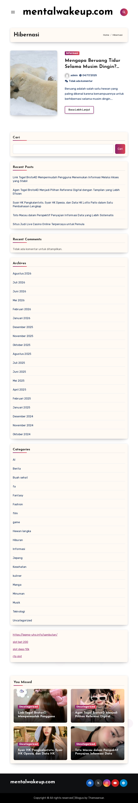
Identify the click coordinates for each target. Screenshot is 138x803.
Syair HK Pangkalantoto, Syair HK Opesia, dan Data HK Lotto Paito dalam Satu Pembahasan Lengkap (63, 204)
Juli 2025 (19, 362)
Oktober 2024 (21, 434)
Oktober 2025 (21, 345)
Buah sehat (20, 477)
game (16, 522)
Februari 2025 (22, 398)
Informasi (72, 53)
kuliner (17, 575)
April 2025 (19, 389)
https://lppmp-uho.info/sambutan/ (35, 634)
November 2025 (23, 336)
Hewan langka (22, 531)
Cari (16, 137)
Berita (17, 468)
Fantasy (18, 495)
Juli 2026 (19, 282)
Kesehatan (20, 566)
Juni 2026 (19, 291)
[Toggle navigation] (13, 12)
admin (74, 75)
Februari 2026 (22, 309)
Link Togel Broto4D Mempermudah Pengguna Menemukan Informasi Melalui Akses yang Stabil (66, 179)
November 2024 (23, 425)
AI (14, 459)
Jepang (18, 558)
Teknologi (19, 611)
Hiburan (18, 540)
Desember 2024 (23, 416)
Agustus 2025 (22, 354)
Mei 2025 (19, 380)
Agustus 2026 (22, 273)
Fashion (18, 504)
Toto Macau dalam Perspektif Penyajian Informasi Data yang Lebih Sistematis (63, 215)
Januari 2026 (21, 318)
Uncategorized (22, 620)
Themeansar (96, 797)
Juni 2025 (19, 371)
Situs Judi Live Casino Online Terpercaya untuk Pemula (48, 224)
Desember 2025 (23, 327)
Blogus (79, 797)
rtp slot (17, 656)
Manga (17, 584)
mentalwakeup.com (68, 12)
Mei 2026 (19, 300)
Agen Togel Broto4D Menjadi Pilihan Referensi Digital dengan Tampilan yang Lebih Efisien (66, 191)
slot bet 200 (20, 642)
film (15, 513)
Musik (16, 602)
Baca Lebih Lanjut (79, 109)
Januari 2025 (21, 407)
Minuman (19, 593)
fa (14, 486)
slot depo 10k (21, 649)
